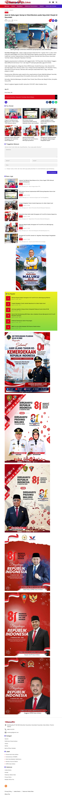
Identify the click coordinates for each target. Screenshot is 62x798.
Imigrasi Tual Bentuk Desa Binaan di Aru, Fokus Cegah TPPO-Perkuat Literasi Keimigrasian (12, 121)
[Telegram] (53, 102)
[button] (50, 2)
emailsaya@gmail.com (13, 732)
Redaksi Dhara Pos (9, 779)
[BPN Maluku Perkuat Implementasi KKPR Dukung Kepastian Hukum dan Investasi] (31, 113)
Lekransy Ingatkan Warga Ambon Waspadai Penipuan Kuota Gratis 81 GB (30, 309)
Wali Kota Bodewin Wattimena (13, 759)
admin (9, 20)
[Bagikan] (56, 20)
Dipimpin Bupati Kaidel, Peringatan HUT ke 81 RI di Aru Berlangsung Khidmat (30, 139)
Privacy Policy (8, 777)
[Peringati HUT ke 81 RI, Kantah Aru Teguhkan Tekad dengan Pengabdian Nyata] (49, 130)
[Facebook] (47, 102)
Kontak (6, 772)
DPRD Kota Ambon (10, 764)
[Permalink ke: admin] (6, 20)
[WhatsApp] (56, 102)
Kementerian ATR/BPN (11, 757)
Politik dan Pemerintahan (11, 741)
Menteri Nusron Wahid (12, 761)
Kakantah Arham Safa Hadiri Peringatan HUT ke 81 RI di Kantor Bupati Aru (12, 139)
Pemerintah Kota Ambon (12, 754)
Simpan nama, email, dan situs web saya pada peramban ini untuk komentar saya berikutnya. (30, 168)
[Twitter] (50, 102)
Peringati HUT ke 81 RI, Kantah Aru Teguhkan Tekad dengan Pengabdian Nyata (48, 139)
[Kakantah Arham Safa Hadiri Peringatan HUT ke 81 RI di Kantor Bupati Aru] (13, 130)
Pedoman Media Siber (10, 774)
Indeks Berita (8, 770)
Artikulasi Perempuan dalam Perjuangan (21, 320)
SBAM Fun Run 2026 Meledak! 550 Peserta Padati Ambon (25, 326)
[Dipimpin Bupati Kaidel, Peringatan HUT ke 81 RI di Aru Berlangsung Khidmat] (31, 130)
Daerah (6, 12)
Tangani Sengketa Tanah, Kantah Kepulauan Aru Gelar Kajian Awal (48, 121)
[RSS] (6, 786)
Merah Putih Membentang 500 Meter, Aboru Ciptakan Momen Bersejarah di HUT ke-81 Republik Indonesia (33, 314)
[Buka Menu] (53, 2)
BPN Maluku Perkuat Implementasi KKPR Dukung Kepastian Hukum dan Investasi (31, 121)
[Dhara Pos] (18, 2)
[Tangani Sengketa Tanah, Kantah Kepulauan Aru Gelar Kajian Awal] (49, 113)
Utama (6, 743)
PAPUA (6, 746)
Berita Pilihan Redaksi (10, 748)
